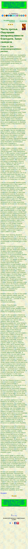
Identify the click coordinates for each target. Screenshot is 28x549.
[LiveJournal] (11, 15)
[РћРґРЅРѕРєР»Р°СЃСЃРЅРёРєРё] (5, 15)
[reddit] (25, 15)
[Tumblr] (21, 15)
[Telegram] (15, 15)
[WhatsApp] (19, 15)
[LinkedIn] (23, 15)
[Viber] (17, 15)
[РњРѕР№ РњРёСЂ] (9, 15)
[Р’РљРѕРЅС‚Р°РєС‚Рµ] (2, 15)
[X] (7, 15)
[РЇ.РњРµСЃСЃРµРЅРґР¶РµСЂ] (13, 15)
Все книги (4, 493)
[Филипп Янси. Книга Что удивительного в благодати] (10, 25)
